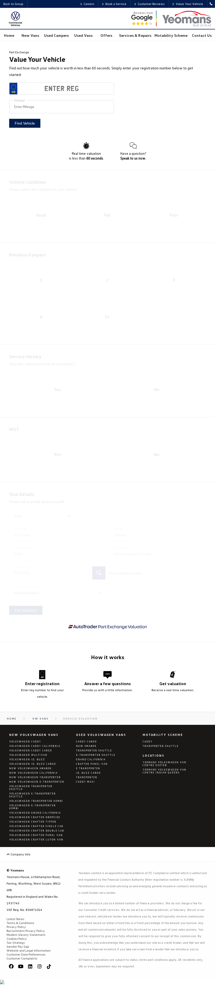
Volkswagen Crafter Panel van (36, 835)
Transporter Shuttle (94, 750)
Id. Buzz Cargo (88, 772)
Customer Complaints (22, 958)
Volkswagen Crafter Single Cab (36, 826)
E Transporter (88, 768)
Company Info (20, 854)
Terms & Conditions (20, 923)
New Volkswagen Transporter (35, 777)
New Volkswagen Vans (33, 735)
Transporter (86, 777)
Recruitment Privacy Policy (26, 931)
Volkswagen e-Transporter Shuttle (32, 795)
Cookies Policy (17, 939)
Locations (153, 755)
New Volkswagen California (33, 772)
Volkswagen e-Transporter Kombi (32, 807)
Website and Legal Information (29, 950)
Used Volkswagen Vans (101, 735)
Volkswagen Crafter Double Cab (36, 830)
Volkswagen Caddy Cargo (30, 750)
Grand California (91, 759)
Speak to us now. (133, 158)
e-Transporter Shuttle (95, 754)
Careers (89, 4)
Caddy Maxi (85, 781)
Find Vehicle (25, 123)
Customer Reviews (151, 4)
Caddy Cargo (86, 741)
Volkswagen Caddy (25, 741)
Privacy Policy (16, 927)
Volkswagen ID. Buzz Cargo (32, 763)
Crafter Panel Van (92, 763)
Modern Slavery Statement (26, 935)
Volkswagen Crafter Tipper (32, 821)
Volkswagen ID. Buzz (27, 759)
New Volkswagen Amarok (30, 768)
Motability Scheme (163, 735)
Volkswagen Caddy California (34, 746)
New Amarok (86, 746)
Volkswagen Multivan (28, 754)
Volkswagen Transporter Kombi (36, 800)
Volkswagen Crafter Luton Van (36, 839)
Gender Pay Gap (18, 946)
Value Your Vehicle (189, 4)
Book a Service (115, 4)
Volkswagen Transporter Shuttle (30, 788)
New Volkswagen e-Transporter (36, 781)
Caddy (148, 741)
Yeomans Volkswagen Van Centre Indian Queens (164, 771)
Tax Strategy (16, 943)
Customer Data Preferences (26, 954)
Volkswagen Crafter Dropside (34, 817)
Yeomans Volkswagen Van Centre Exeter (164, 764)
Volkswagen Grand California (35, 812)
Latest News (15, 919)
